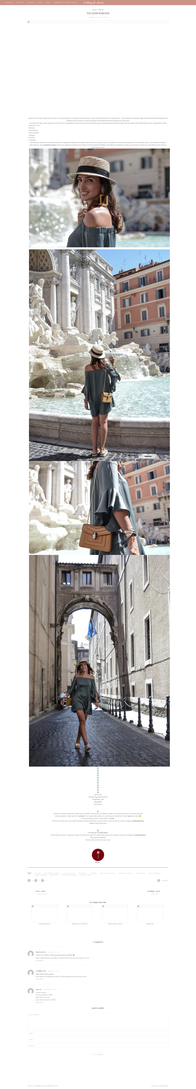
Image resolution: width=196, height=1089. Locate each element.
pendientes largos (49, 145)
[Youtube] (172, 2)
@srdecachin (103, 833)
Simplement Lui (41, 952)
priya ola (38, 989)
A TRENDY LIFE (41, 971)
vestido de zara (85, 875)
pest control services (43, 997)
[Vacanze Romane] (98, 68)
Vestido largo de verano (115, 924)
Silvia (106, 17)
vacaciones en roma (68, 875)
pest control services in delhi (45, 1000)
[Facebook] (163, 2)
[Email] (178, 2)
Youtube (81, 816)
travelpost (54, 875)
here (112, 818)
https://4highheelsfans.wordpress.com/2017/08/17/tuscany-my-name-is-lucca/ (62, 958)
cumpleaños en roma (51, 873)
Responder (39, 960)
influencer (83, 873)
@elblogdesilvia (138, 821)
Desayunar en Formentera (80, 924)
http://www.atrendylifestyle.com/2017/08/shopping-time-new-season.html (61, 976)
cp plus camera (41, 992)
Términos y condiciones (65, 2)
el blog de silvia (69, 873)
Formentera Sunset (44, 924)
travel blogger (40, 875)
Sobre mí (9, 2)
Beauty (31, 2)
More (48, 2)
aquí (102, 147)
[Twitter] (166, 2)
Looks (94, 10)
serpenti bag (140, 873)
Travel (40, 2)
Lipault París (150, 924)
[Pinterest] (175, 2)
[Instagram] (169, 2)
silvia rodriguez (155, 873)
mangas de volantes (107, 873)
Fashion (20, 2)
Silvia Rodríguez (163, 1086)
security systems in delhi (44, 995)
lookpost (93, 873)
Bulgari (38, 873)
